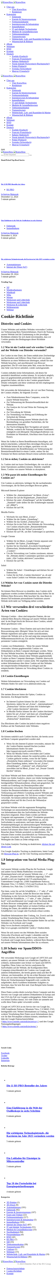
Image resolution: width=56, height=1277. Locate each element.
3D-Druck (11, 1205)
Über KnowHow (19, 9)
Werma (10, 297)
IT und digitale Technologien (24, 29)
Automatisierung (14, 264)
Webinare (11, 46)
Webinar (10, 310)
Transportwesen (19, 36)
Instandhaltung (18, 27)
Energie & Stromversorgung (24, 19)
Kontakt (10, 51)
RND (9, 49)
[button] (3, 149)
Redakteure (17, 12)
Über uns (10, 7)
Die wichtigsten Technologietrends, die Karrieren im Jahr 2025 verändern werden (28, 259)
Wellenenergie (13, 307)
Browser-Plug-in (11, 854)
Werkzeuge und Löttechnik (18, 300)
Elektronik (16, 17)
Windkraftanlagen (14, 290)
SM (8, 1242)
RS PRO (10, 189)
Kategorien (11, 14)
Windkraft (11, 292)
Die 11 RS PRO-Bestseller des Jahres (13, 184)
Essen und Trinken (15, 1215)
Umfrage (10, 1249)
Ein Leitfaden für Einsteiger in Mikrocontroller (23, 1160)
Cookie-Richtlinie (14, 1271)
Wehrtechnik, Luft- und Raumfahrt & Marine (31, 39)
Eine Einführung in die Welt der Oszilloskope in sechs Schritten (21, 220)
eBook (9, 44)
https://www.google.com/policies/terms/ (19, 1026)
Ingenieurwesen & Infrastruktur (25, 24)
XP (8, 287)
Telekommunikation (20, 34)
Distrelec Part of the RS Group (21, 1264)
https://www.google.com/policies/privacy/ (20, 1021)
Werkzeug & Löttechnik (17, 305)
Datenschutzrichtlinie (16, 1268)
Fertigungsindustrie (20, 22)
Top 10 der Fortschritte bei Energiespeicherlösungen (21, 1185)
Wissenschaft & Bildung (22, 41)
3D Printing (12, 1202)
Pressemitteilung (14, 1234)
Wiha (9, 295)
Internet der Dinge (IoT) (17, 267)
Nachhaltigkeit (13, 1232)
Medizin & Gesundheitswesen (25, 31)
